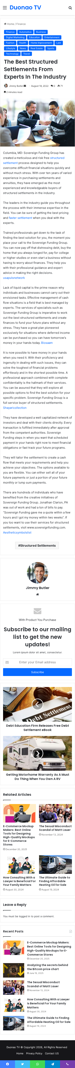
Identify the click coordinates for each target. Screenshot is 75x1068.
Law (58, 42)
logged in (24, 916)
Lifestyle (10, 48)
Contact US (52, 1053)
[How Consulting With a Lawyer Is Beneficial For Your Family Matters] (19, 864)
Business (41, 31)
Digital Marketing (15, 37)
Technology (12, 53)
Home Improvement (41, 42)
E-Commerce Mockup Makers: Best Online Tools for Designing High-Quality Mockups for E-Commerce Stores (19, 835)
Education (34, 37)
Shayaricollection (15, 408)
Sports (50, 48)
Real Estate (37, 48)
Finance (21, 23)
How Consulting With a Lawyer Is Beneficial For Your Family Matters (19, 881)
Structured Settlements (38, 545)
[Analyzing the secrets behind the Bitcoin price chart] (13, 970)
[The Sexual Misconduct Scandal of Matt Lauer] (55, 813)
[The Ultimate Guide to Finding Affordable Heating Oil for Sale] (55, 864)
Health (22, 42)
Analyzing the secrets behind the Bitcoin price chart (47, 967)
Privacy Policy (34, 1053)
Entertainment (51, 37)
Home (10, 23)
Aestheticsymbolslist (17, 532)
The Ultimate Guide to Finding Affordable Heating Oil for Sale (54, 881)
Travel (26, 53)
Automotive (25, 31)
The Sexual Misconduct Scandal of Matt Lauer (55, 828)
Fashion (10, 42)
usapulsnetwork (14, 278)
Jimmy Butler (16, 85)
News (23, 48)
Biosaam (47, 343)
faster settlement (20, 218)
